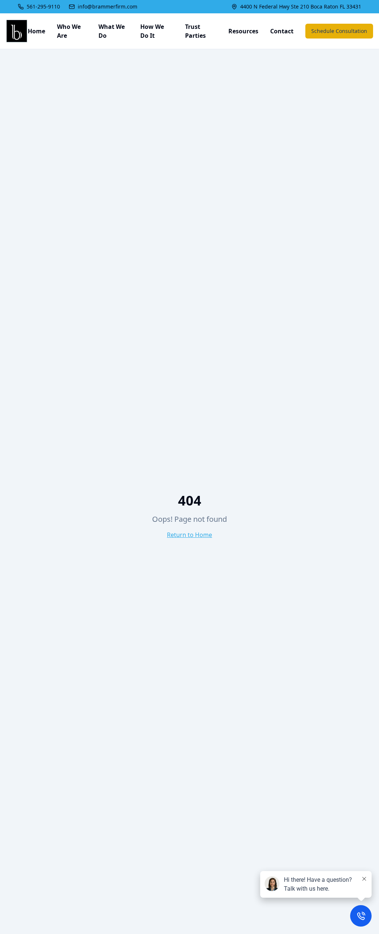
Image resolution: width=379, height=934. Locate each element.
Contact (282, 31)
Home (36, 31)
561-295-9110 (43, 6)
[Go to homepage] (17, 31)
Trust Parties (195, 31)
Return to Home (189, 535)
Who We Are (69, 31)
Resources (243, 31)
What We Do (111, 31)
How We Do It (152, 31)
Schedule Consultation (339, 30)
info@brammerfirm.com (107, 6)
